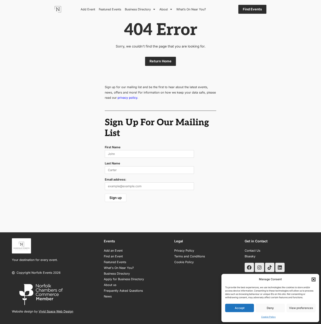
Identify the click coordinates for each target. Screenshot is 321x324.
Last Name (112, 163)
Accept (239, 308)
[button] (313, 279)
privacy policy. (128, 97)
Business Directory (138, 9)
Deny (270, 308)
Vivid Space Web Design (56, 311)
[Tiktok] (269, 267)
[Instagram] (259, 267)
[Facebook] (249, 267)
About (163, 9)
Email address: (115, 179)
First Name (113, 147)
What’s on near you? (191, 9)
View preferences (301, 308)
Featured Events (110, 9)
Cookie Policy (268, 316)
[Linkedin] (280, 267)
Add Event (88, 9)
